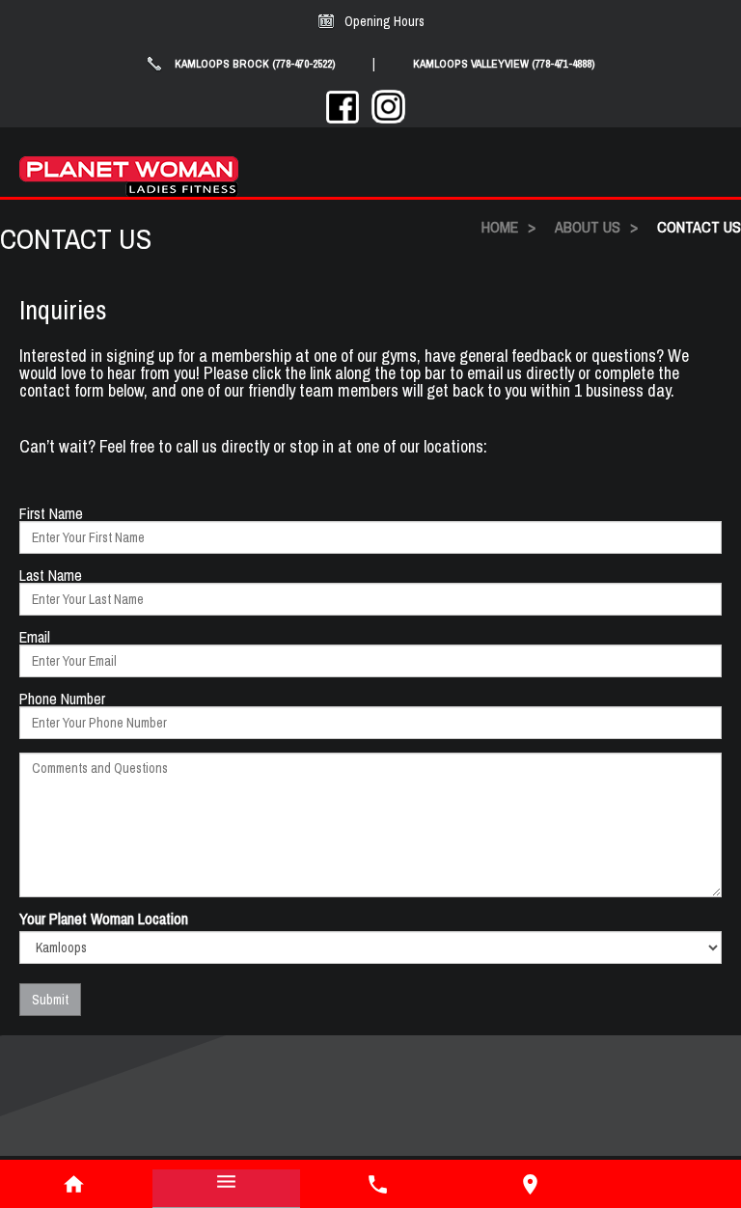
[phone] (378, 1184)
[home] (74, 1184)
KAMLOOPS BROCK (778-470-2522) (255, 63)
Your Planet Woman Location (103, 918)
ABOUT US (587, 226)
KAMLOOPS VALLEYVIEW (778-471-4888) (504, 63)
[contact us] (530, 1184)
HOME (499, 226)
